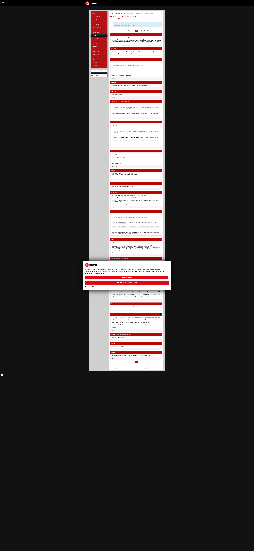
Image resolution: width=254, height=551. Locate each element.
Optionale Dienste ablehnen (127, 283)
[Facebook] (92, 75)
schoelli (113, 59)
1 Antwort (113, 78)
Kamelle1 (113, 183)
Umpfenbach (114, 101)
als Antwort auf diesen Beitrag (121, 59)
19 (125, 30)
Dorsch (113, 352)
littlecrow (113, 121)
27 (147, 30)
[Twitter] (94, 75)
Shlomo (113, 211)
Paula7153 (113, 48)
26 (144, 30)
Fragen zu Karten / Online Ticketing (122, 13)
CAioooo (113, 170)
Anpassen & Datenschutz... (94, 287)
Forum (94, 3)
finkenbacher (114, 34)
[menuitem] (99, 16)
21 (130, 30)
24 (138, 30)
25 (141, 30)
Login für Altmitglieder (99, 70)
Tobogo (113, 303)
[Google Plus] (97, 75)
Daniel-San (113, 91)
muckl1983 (113, 82)
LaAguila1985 (114, 334)
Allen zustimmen (126, 277)
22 (133, 30)
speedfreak (114, 192)
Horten (113, 314)
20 (128, 30)
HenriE (112, 239)
